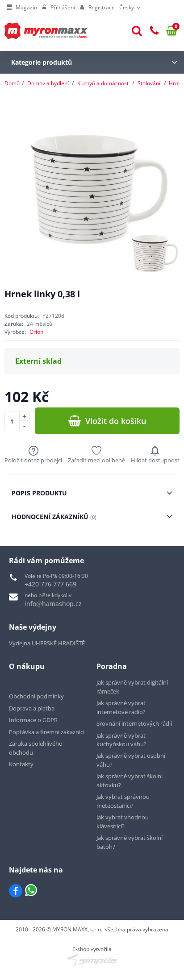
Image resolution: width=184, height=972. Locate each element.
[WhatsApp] (31, 890)
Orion (36, 332)
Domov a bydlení (48, 83)
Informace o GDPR (33, 720)
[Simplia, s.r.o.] (92, 960)
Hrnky (176, 83)
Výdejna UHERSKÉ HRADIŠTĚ (47, 643)
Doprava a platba (31, 708)
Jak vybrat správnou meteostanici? (123, 801)
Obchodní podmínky (36, 696)
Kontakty (21, 764)
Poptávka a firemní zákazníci (46, 732)
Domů (12, 83)
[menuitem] (21, 7)
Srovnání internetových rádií (134, 723)
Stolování (149, 83)
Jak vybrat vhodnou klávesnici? (122, 821)
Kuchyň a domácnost (103, 83)
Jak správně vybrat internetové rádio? (121, 707)
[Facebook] (15, 890)
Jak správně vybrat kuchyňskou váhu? (121, 739)
